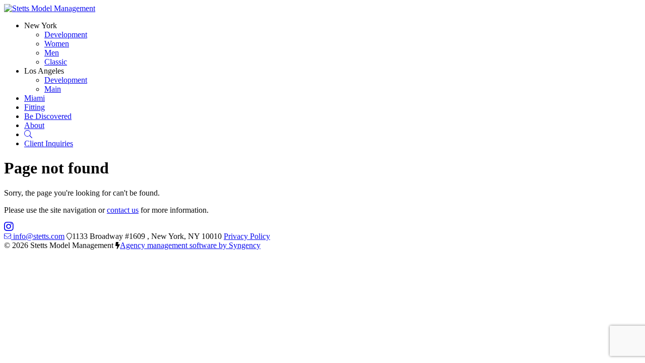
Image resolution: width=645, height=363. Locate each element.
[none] (40, 25)
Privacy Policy (247, 236)
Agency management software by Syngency (190, 245)
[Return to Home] (49, 8)
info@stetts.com (38, 236)
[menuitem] (65, 34)
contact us (123, 210)
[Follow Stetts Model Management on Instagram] (9, 227)
